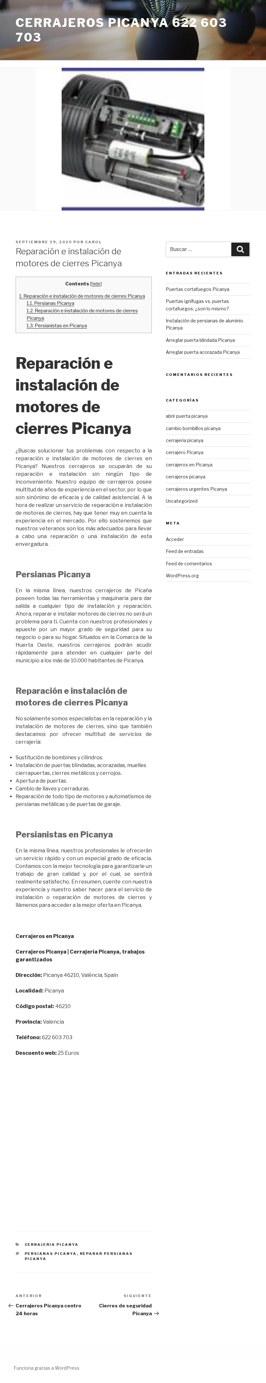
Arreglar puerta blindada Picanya (200, 340)
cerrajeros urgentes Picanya (196, 489)
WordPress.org (182, 575)
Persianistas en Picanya (57, 325)
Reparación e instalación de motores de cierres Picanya (82, 296)
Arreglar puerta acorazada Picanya (203, 352)
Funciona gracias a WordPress (46, 1368)
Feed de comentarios (189, 563)
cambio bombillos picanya (193, 428)
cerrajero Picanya (184, 452)
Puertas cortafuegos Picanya (197, 289)
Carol (93, 242)
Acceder (175, 539)
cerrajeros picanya (185, 476)
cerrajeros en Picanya (189, 464)
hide (96, 283)
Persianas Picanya (50, 303)
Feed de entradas (185, 551)
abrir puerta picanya (187, 416)
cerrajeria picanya (52, 1244)
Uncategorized (182, 501)
